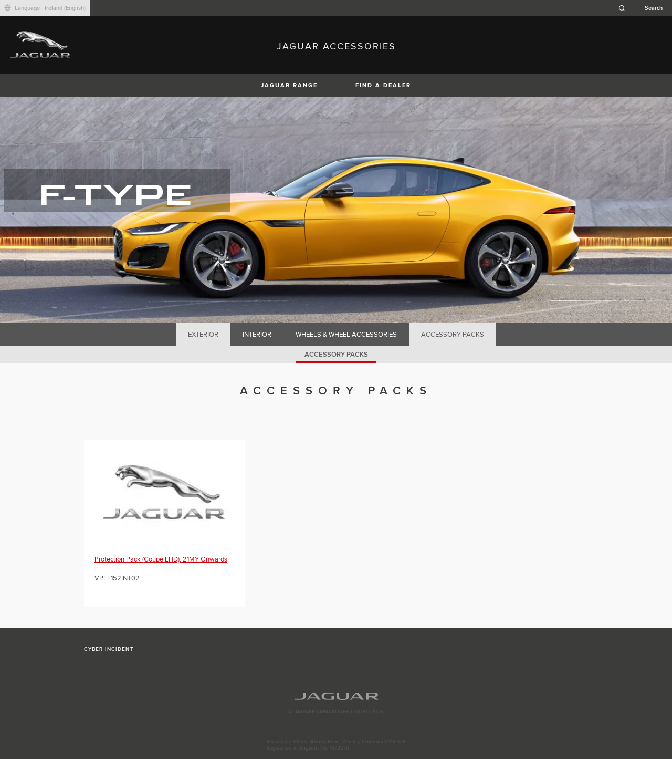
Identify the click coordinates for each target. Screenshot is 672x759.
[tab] (203, 334)
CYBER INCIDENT (109, 649)
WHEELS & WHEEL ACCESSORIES (346, 334)
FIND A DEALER (383, 85)
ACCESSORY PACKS (452, 334)
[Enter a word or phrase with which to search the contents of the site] (643, 8)
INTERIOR (257, 334)
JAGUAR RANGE (289, 85)
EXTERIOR (203, 334)
